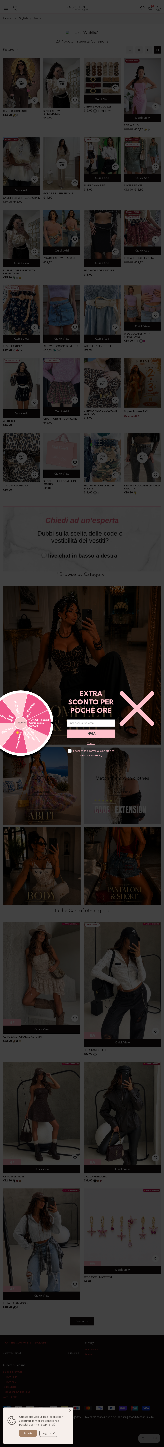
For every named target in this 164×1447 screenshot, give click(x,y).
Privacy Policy (95, 756)
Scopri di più (48, 1424)
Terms (83, 756)
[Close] (70, 1410)
